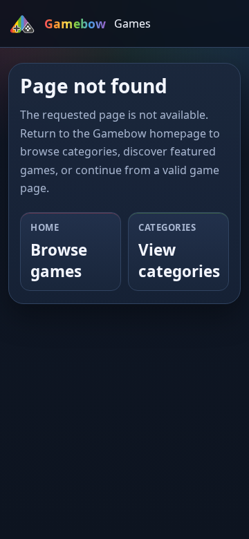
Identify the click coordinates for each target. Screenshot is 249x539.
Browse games (58, 260)
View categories (179, 260)
